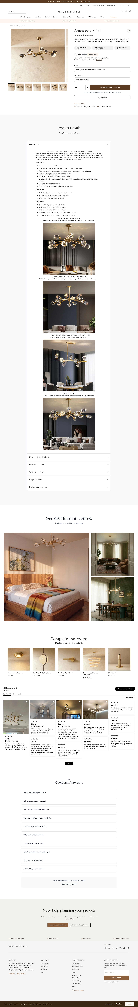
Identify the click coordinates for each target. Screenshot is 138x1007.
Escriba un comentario (125, 689)
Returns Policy (76, 983)
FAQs (73, 972)
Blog (81, 5)
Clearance (113, 17)
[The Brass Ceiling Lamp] (19, 659)
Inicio (11, 26)
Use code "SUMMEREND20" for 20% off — (91, 58)
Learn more (109, 1004)
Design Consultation (98, 5)
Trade (87, 5)
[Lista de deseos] (122, 11)
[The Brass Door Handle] (69, 659)
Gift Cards (43, 969)
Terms (74, 986)
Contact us (121, 5)
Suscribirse (116, 978)
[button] (129, 11)
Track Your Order (77, 966)
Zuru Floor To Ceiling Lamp (42, 673)
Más (69, 763)
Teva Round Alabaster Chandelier (90, 674)
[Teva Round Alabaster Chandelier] (94, 659)
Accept (129, 1004)
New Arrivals (44, 963)
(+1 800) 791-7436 (78, 990)
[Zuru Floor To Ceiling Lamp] (44, 659)
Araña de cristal (19, 26)
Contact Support (68, 884)
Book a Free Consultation (58, 925)
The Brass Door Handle (65, 673)
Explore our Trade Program (80, 925)
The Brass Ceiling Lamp (15, 673)
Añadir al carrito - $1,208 (110, 87)
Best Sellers (44, 966)
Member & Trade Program (17, 973)
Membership (111, 5)
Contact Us (75, 963)
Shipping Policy (77, 975)
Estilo (76, 65)
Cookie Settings (77, 981)
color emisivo (78, 75)
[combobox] (17, 11)
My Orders (75, 969)
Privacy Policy (76, 978)
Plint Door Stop (113, 673)
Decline (118, 1004)
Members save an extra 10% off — (88, 60)
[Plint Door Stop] (119, 659)
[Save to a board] (128, 30)
